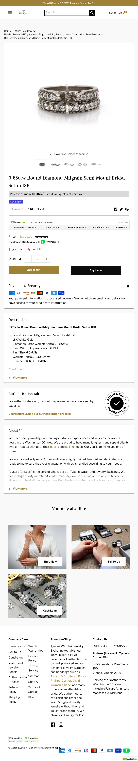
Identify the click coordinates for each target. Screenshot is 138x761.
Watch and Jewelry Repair (15, 668)
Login (112, 12)
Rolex (73, 676)
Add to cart (33, 269)
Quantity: (15, 258)
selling (69, 446)
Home (7, 30)
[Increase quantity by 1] (46, 258)
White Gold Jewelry (24, 30)
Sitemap (33, 676)
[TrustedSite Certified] (16, 739)
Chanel (67, 685)
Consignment (17, 657)
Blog (31, 697)
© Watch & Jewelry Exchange (23, 747)
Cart (122, 12)
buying (54, 446)
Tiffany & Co (59, 676)
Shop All (33, 681)
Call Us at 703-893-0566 (110, 646)
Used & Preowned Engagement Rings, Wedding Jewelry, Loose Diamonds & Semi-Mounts (52, 34)
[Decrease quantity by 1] (27, 258)
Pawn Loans (16, 646)
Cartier (66, 680)
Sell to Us (14, 652)
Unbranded (16, 209)
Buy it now (96, 270)
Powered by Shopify (50, 747)
